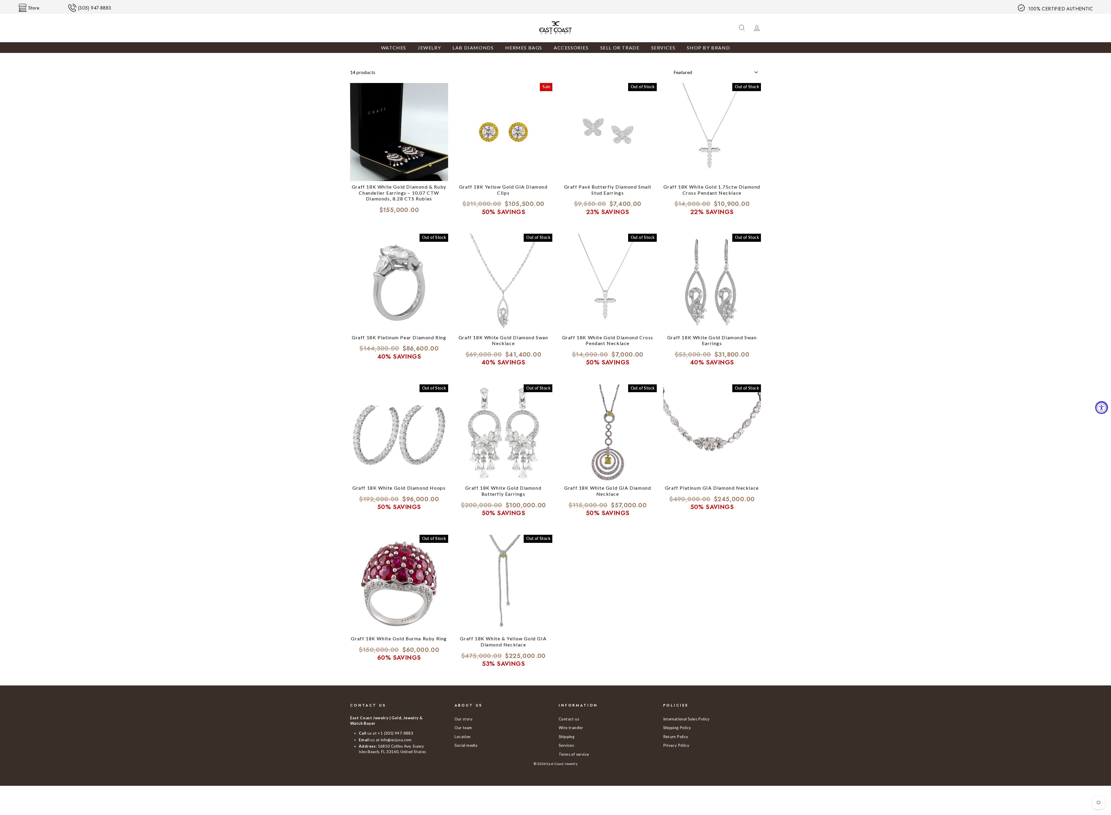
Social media (466, 745)
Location (463, 736)
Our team (463, 727)
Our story (464, 719)
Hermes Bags (523, 47)
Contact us (569, 719)
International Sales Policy (686, 719)
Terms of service (574, 754)
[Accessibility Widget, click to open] (1101, 407)
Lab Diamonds (473, 47)
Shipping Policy (677, 727)
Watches (393, 47)
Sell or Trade (620, 47)
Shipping (566, 736)
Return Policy (675, 736)
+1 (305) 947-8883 (395, 733)
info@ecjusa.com (396, 739)
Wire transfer (571, 727)
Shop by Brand (708, 47)
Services (663, 47)
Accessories (571, 47)
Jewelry (429, 47)
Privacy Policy (676, 745)
